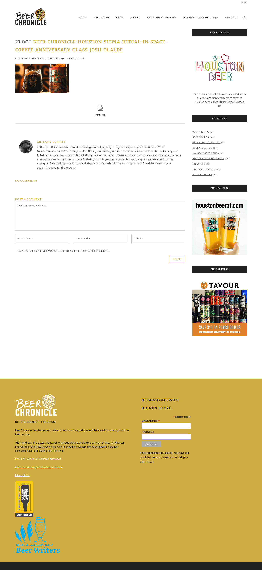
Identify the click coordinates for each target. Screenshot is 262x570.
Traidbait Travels (203, 169)
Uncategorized (202, 175)
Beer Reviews (200, 137)
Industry (198, 164)
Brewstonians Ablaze (206, 143)
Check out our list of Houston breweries (38, 459)
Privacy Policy (22, 475)
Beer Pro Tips (200, 132)
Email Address (151, 421)
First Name (148, 431)
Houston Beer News (204, 153)
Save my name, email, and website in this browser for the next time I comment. (64, 250)
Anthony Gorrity (55, 58)
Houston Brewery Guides (208, 159)
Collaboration (202, 148)
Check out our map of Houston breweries (38, 467)
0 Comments (76, 58)
